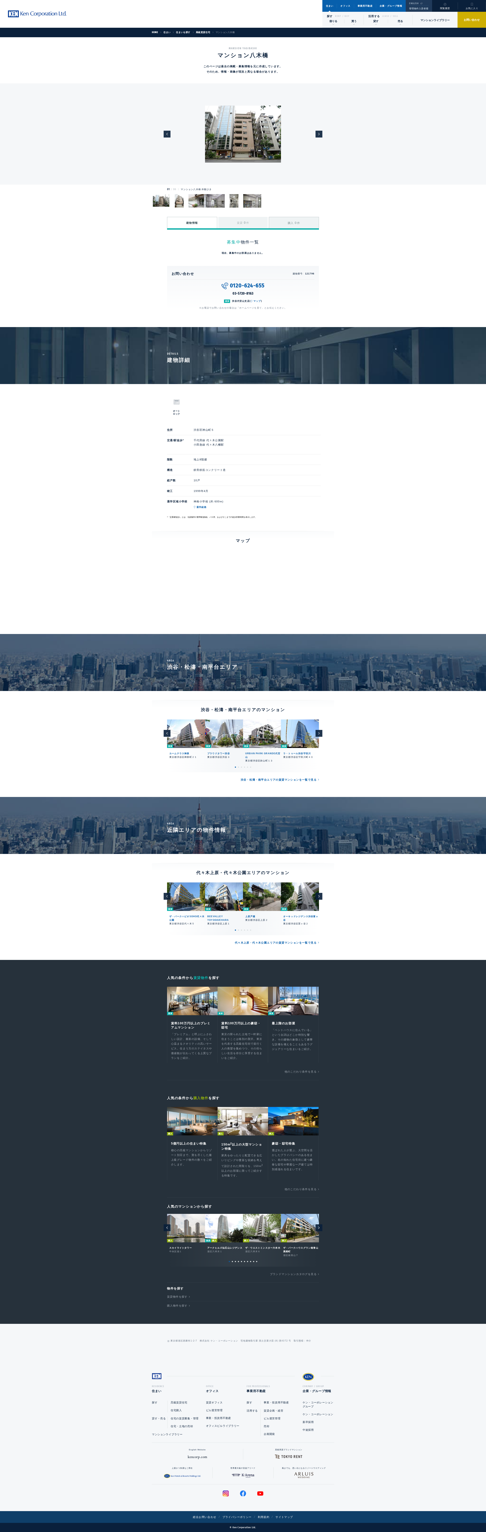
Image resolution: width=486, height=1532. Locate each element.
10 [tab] (256, 1261)
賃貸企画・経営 (273, 1410)
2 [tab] (238, 767)
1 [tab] (235, 767)
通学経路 (201, 507)
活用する (374, 16)
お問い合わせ (472, 19)
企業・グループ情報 (391, 6)
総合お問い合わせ (204, 1517)
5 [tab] (247, 767)
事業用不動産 (365, 6)
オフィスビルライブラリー (222, 1425)
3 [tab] (241, 767)
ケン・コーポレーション (318, 1414)
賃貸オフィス (214, 1402)
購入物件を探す (177, 1305)
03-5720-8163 (243, 293)
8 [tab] (250, 1261)
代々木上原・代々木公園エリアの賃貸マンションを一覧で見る (276, 942)
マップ (257, 301)
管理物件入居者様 (418, 8)
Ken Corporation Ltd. (37, 14)
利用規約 (264, 1517)
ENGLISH (413, 3)
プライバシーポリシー (237, 1517)
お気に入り (472, 8)
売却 (266, 1426)
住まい (330, 6)
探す (330, 16)
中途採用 (308, 1429)
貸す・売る (159, 1418)
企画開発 (269, 1434)
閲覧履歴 (445, 8)
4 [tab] (244, 767)
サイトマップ (284, 1517)
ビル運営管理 (214, 1410)
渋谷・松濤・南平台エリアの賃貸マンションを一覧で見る (279, 779)
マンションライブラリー (435, 20)
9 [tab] (253, 1261)
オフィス (345, 6)
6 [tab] (250, 767)
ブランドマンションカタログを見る (293, 1274)
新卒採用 (308, 1422)
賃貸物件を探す (177, 1296)
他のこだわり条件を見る (301, 1071)
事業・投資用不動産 (218, 1418)
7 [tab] (247, 1261)
